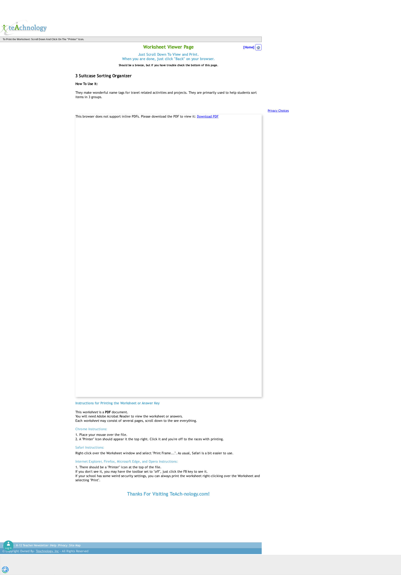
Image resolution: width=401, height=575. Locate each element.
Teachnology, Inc (47, 551)
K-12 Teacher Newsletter (32, 545)
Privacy (62, 545)
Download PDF (207, 116)
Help (53, 545)
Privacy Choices (278, 110)
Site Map (75, 545)
